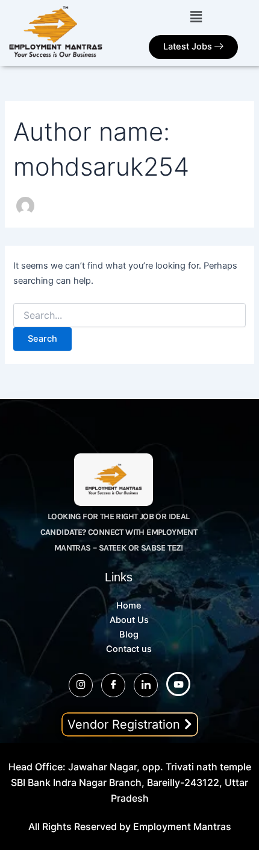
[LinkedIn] (146, 685)
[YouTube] (178, 684)
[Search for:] (129, 315)
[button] (196, 16)
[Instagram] (81, 685)
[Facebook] (113, 685)
